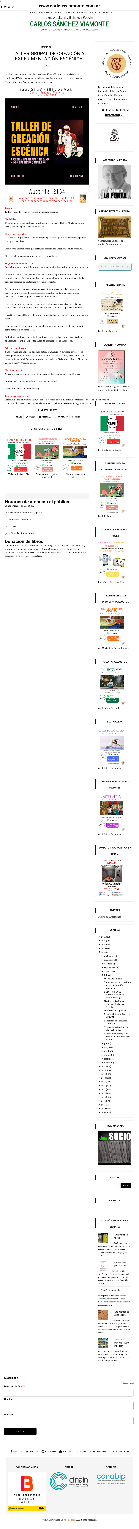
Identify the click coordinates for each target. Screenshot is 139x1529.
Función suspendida (110, 1290)
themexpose (70, 1520)
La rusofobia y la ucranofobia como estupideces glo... (114, 995)
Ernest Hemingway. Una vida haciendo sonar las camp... (117, 1037)
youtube (67, 1452)
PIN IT (77, 417)
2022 (103, 952)
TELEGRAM (46, 417)
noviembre (109, 960)
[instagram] (12, 7)
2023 (103, 948)
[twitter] (5, 7)
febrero (107, 1059)
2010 (103, 1109)
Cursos (58, 12)
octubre (108, 964)
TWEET (32, 417)
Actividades (45, 12)
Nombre (8, 1399)
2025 (103, 941)
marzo (107, 1055)
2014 (103, 1093)
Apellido (8, 1414)
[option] (19, 457)
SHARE (19, 417)
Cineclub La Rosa (98, 1451)
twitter (34, 1452)
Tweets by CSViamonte (109, 917)
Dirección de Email (14, 1387)
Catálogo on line (120, 1451)
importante (46, 47)
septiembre (109, 968)
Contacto (94, 12)
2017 (103, 1082)
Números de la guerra (115, 1011)
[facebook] (1, 7)
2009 (103, 1112)
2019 (103, 1074)
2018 (103, 1078)
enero (107, 1063)
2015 (103, 1089)
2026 (103, 937)
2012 (103, 1101)
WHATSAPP (63, 417)
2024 (103, 944)
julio (106, 975)
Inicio (33, 12)
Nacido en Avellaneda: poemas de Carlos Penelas (115, 1004)
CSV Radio (82, 12)
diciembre (109, 956)
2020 (103, 1070)
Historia (69, 12)
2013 (103, 1097)
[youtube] (8, 7)
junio (106, 1043)
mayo (107, 1047)
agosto (107, 971)
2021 (103, 1066)
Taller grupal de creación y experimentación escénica (117, 985)
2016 (103, 1086)
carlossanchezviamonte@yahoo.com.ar (72, 403)
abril (106, 1051)
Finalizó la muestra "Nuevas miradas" (122, 1342)
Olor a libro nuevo (113, 979)
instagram (50, 1452)
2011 (103, 1105)
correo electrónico (35, 556)
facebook (18, 1452)
